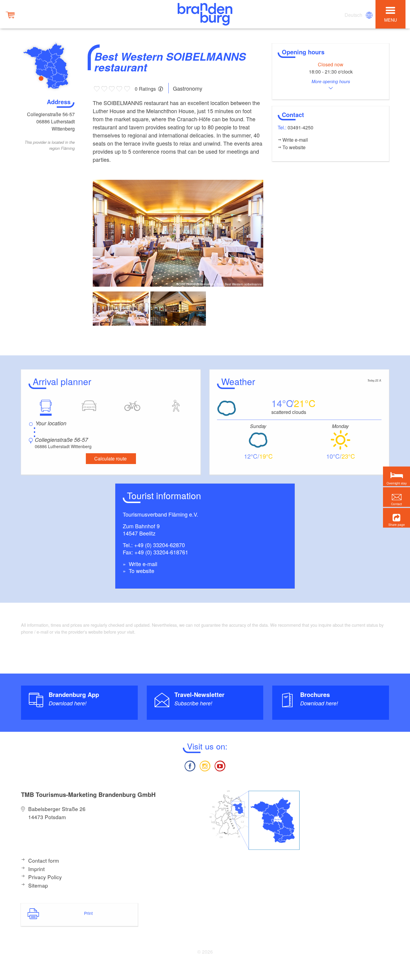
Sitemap (38, 885)
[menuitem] (354, 15)
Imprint (36, 869)
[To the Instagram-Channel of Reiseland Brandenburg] (205, 765)
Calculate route (110, 458)
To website (140, 570)
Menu (390, 20)
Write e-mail (142, 564)
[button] (396, 517)
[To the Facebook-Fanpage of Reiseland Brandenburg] (189, 765)
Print (88, 913)
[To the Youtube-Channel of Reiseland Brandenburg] (220, 765)
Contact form (43, 860)
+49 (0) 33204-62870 (159, 545)
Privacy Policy (45, 877)
